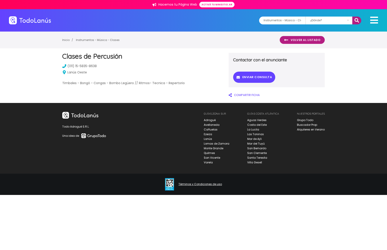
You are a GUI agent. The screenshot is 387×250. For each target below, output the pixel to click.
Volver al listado (305, 40)
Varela (208, 162)
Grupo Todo (305, 120)
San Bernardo (256, 148)
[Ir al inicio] (30, 20)
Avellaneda (211, 125)
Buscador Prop (307, 125)
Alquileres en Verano (311, 129)
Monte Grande (213, 148)
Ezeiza (208, 134)
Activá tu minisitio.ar (217, 4)
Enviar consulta (257, 77)
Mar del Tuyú (256, 143)
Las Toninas (255, 134)
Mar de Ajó (254, 139)
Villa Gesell (254, 162)
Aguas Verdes (257, 120)
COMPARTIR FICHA (247, 95)
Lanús (208, 139)
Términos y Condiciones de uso (200, 184)
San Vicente (212, 158)
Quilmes (209, 153)
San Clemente (257, 153)
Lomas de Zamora (216, 143)
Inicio (66, 40)
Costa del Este (257, 125)
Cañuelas (210, 129)
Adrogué (210, 120)
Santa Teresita (257, 158)
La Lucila (253, 129)
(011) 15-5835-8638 (82, 66)
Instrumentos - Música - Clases (98, 40)
